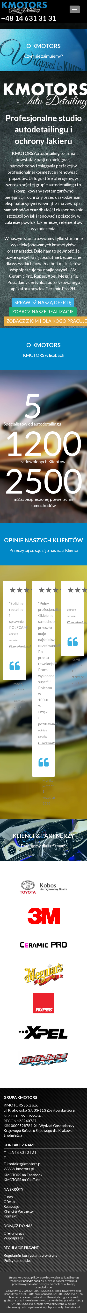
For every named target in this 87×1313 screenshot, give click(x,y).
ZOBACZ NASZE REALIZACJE (43, 311)
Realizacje (11, 1206)
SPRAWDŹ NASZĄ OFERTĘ (42, 302)
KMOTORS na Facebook (23, 1175)
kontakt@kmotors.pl (24, 1163)
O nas (8, 1197)
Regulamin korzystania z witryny (30, 1255)
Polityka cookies (17, 1260)
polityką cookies (33, 1281)
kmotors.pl (25, 1168)
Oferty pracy (14, 1233)
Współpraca (13, 1238)
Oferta (9, 1202)
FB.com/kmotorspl (20, 646)
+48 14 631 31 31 (28, 18)
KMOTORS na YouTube (22, 1180)
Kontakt (10, 1216)
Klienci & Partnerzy (19, 1211)
